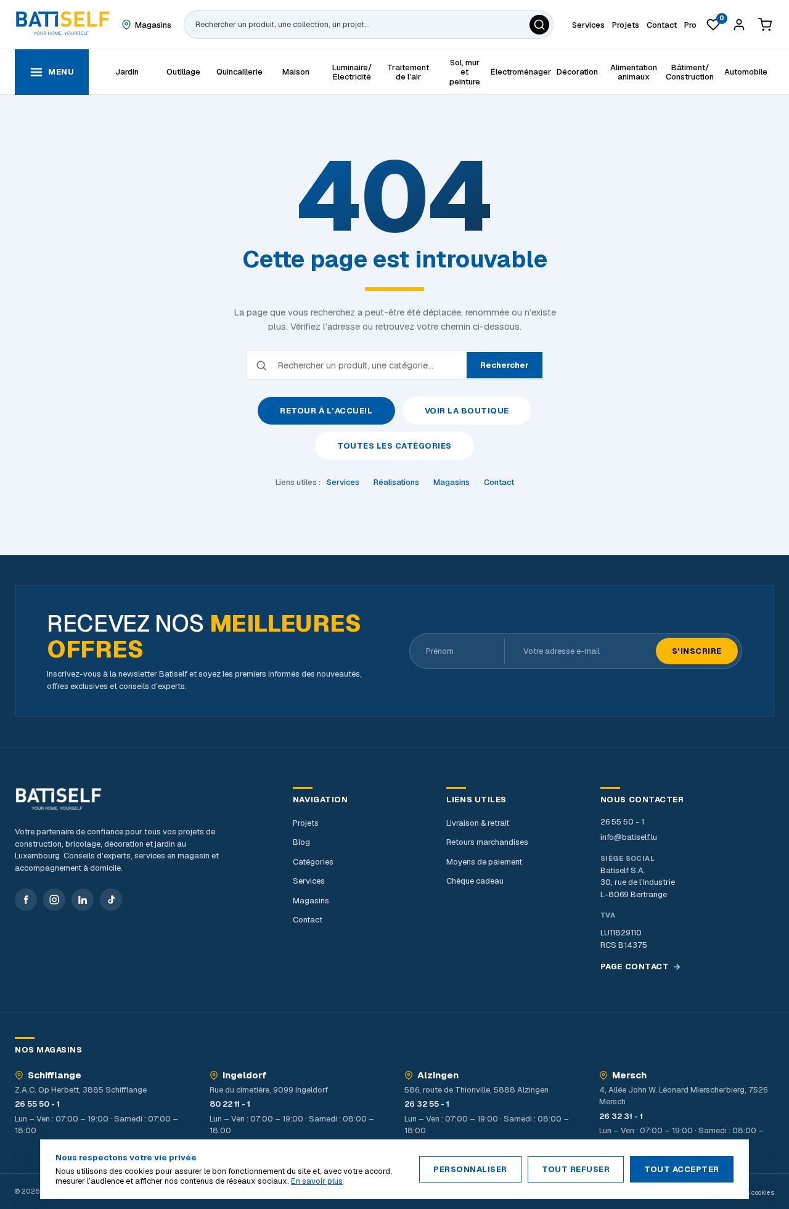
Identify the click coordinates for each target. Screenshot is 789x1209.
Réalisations (396, 482)
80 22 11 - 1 (230, 1104)
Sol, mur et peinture (464, 72)
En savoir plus (317, 1181)
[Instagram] (54, 900)
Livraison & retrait (477, 823)
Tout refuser (576, 1169)
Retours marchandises (487, 842)
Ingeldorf (244, 1075)
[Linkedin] (83, 900)
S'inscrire (697, 651)
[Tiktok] (111, 900)
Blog (301, 842)
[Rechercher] (539, 25)
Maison (295, 72)
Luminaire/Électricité (352, 72)
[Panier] (765, 24)
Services (343, 482)
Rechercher (504, 365)
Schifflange (54, 1075)
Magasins (451, 482)
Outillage (183, 72)
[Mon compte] (739, 24)
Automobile (745, 72)
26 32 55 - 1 (426, 1104)
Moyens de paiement (484, 862)
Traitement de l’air (408, 72)
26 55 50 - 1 (622, 821)
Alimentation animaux (633, 72)
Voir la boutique (467, 410)
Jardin (127, 72)
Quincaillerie (239, 72)
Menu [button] (61, 72)
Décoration (577, 72)
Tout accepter (681, 1169)
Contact (499, 482)
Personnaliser (470, 1169)
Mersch (629, 1075)
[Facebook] (26, 900)
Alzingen (438, 1075)
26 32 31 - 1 (621, 1116)
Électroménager (521, 72)
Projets (306, 823)
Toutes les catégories (394, 446)
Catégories (313, 862)
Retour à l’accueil (326, 410)
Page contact (634, 966)
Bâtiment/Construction (690, 72)
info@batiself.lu (628, 837)
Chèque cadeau (475, 881)
